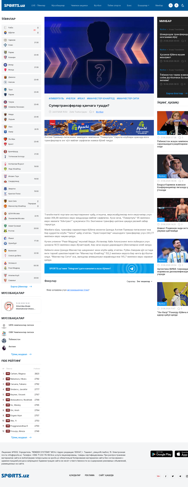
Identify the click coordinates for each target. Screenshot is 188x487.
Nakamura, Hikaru (16, 379)
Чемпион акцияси (79, 5)
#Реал (81, 98)
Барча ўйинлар (19, 286)
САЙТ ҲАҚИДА (106, 475)
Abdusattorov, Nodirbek (19, 400)
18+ (158, 476)
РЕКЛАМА (89, 475)
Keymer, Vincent (16, 394)
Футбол (97, 5)
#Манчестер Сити (128, 98)
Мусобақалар (58, 5)
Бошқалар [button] (143, 5)
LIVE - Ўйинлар (38, 5)
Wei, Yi (12, 421)
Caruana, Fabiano (16, 384)
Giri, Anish (13, 410)
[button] (176, 5)
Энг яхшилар (144, 281)
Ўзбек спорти (114, 5)
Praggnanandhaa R (17, 426)
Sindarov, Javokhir (17, 389)
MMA (161, 220)
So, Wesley (14, 405)
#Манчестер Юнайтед (101, 98)
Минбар (159, 5)
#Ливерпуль (56, 98)
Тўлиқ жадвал (19, 354)
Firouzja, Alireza (16, 431)
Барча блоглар (174, 93)
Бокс (129, 5)
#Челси (70, 98)
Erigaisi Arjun (14, 415)
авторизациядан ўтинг (78, 290)
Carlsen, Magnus (16, 373)
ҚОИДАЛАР (75, 475)
